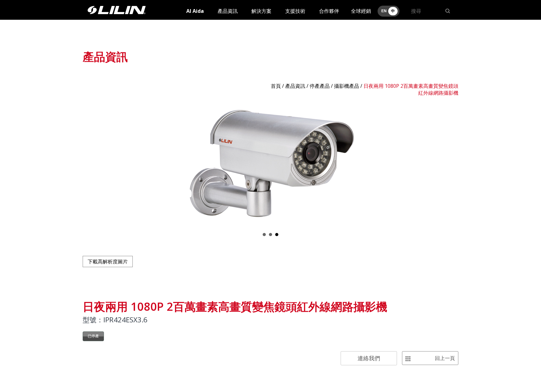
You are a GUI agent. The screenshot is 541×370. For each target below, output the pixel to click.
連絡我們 (369, 358)
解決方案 (261, 11)
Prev (91, 164)
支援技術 (295, 11)
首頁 (276, 85)
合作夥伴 (329, 11)
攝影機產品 (346, 85)
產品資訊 (228, 11)
